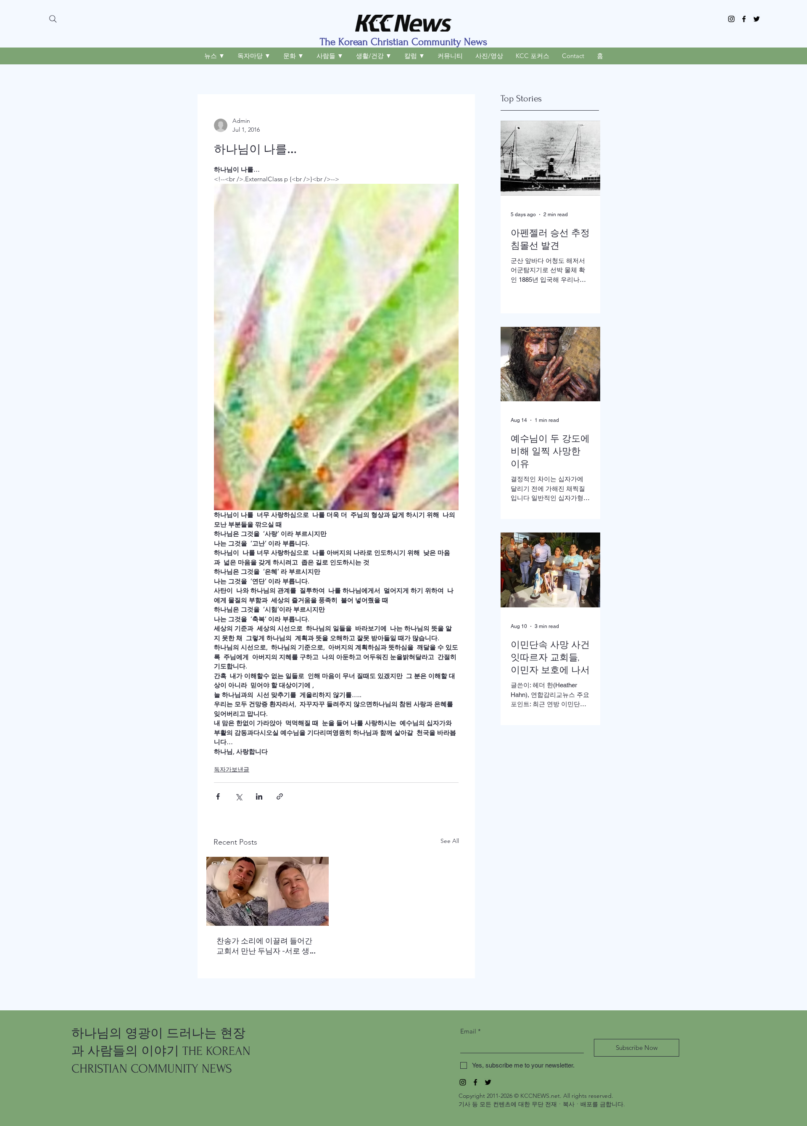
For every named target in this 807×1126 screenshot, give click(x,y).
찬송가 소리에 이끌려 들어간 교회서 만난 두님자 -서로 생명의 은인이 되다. (266, 946)
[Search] (53, 19)
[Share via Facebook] (218, 796)
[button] (214, 55)
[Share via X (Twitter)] (239, 796)
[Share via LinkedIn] (259, 796)
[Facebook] (744, 19)
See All (449, 841)
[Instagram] (731, 19)
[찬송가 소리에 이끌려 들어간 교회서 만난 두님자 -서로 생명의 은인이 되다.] (267, 891)
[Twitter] (756, 19)
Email (470, 1031)
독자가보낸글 (231, 769)
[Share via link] (280, 796)
